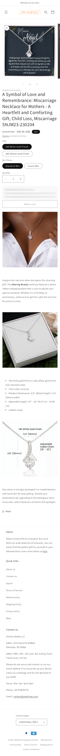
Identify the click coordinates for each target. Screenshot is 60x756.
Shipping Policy (13, 604)
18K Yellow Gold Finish (17, 153)
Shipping (5, 136)
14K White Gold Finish (17, 146)
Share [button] (8, 511)
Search (9, 583)
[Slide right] (36, 84)
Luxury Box (33, 166)
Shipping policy (46, 745)
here (45, 551)
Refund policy (13, 597)
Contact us (11, 576)
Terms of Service (14, 590)
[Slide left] (23, 84)
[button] (6, 12)
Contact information (31, 749)
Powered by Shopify (30, 740)
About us (10, 569)
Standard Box (13, 166)
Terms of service (30, 745)
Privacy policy (15, 745)
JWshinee (18, 740)
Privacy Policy (13, 611)
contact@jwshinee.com (25, 696)
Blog (8, 618)
